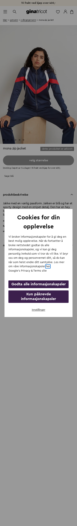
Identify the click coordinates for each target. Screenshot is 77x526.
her (48, 266)
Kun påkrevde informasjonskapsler (38, 296)
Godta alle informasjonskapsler (38, 284)
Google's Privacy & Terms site (27, 270)
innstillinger (38, 310)
